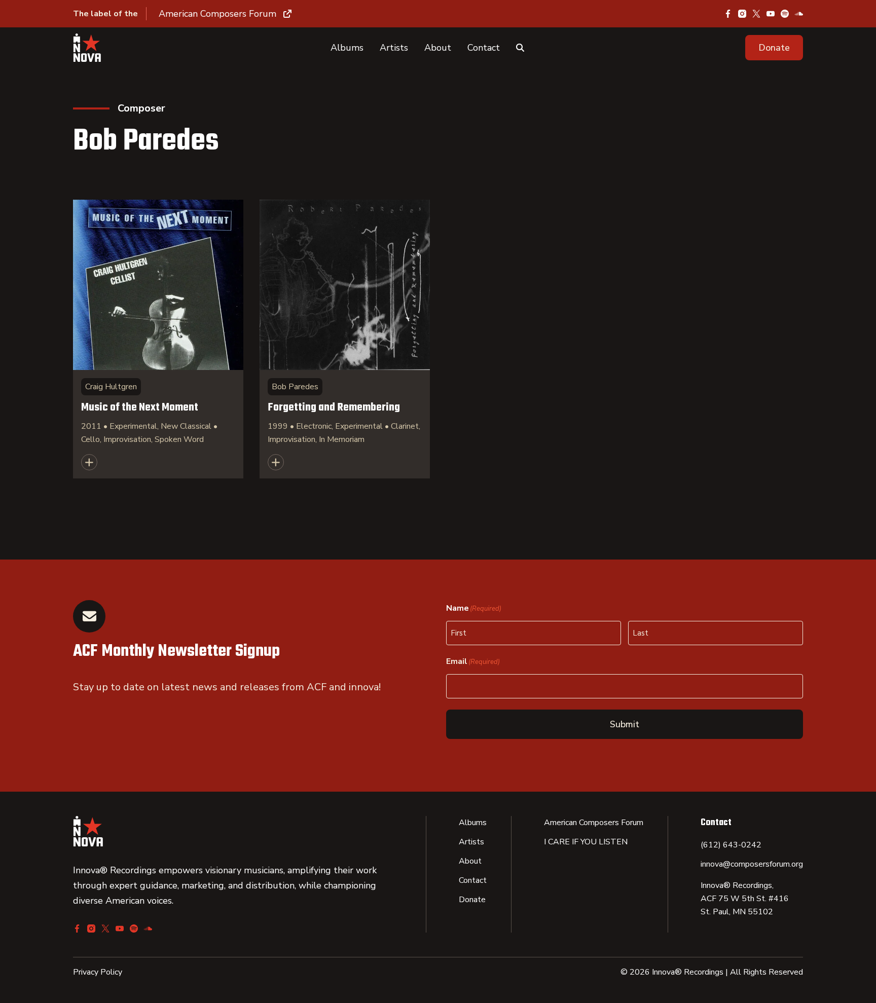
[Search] (520, 47)
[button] (774, 47)
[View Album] (158, 339)
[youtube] (770, 14)
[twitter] (756, 14)
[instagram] (742, 14)
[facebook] (728, 14)
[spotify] (785, 14)
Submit (624, 724)
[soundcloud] (799, 14)
